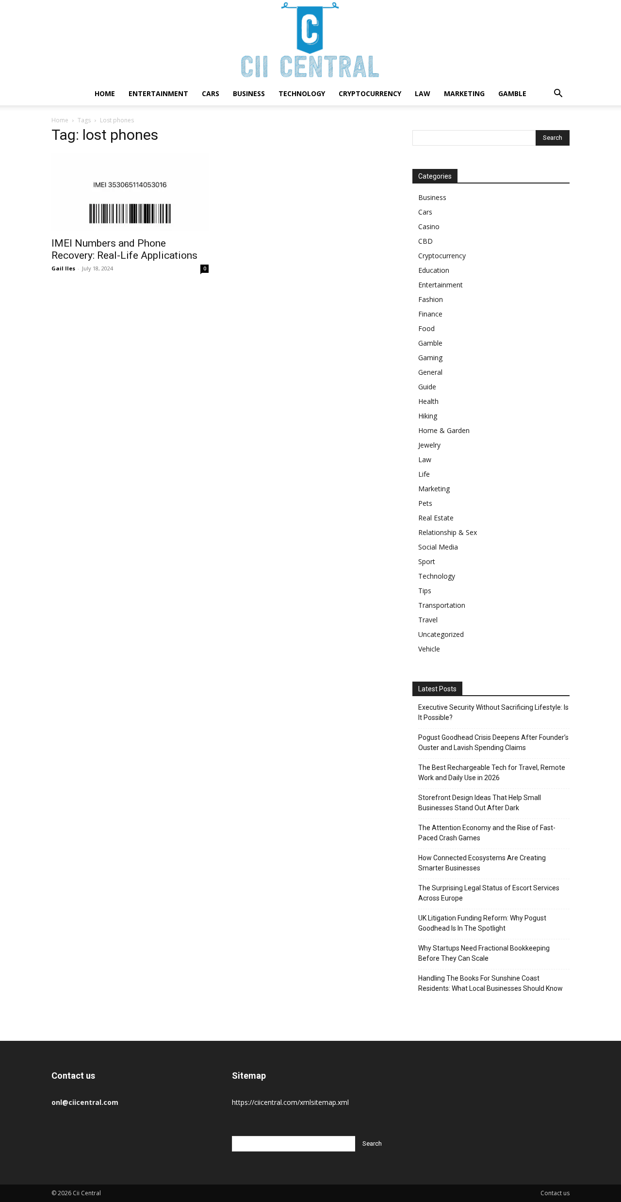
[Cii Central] (310, 41)
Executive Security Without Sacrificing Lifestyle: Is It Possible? (493, 712)
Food (426, 328)
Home (105, 93)
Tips (424, 590)
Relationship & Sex (447, 532)
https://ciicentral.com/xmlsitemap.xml (290, 1102)
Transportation (441, 605)
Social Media (438, 546)
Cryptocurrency (370, 93)
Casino (429, 226)
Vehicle (429, 648)
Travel (428, 619)
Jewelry (429, 445)
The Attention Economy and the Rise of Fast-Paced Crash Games (487, 833)
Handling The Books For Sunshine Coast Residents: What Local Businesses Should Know (490, 983)
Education (433, 270)
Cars (210, 93)
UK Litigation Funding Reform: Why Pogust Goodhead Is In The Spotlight (482, 923)
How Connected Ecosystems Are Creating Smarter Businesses (482, 863)
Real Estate (436, 517)
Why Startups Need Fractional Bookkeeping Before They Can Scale (484, 953)
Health (428, 401)
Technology (301, 93)
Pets (425, 503)
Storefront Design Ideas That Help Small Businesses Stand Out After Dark (479, 803)
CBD (425, 241)
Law (422, 93)
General (430, 372)
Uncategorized (441, 634)
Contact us (555, 1193)
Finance (430, 313)
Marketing (464, 93)
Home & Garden (444, 430)
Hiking (427, 415)
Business (249, 93)
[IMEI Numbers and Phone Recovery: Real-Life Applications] (130, 192)
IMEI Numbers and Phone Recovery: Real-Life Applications (124, 249)
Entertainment (158, 93)
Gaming (430, 357)
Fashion (430, 299)
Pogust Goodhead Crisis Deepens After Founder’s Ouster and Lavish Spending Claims (493, 742)
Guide (427, 386)
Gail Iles (63, 268)
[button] (558, 94)
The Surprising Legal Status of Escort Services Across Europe (488, 893)
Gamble (512, 93)
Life (424, 474)
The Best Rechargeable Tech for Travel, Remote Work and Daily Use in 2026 (491, 773)
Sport (426, 561)
